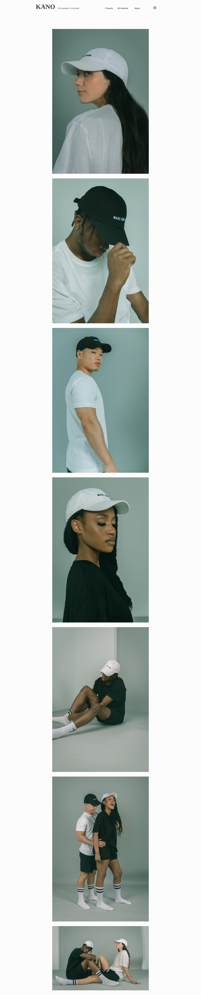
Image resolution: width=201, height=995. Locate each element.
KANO (45, 6)
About (137, 8)
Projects (109, 8)
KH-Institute (123, 8)
